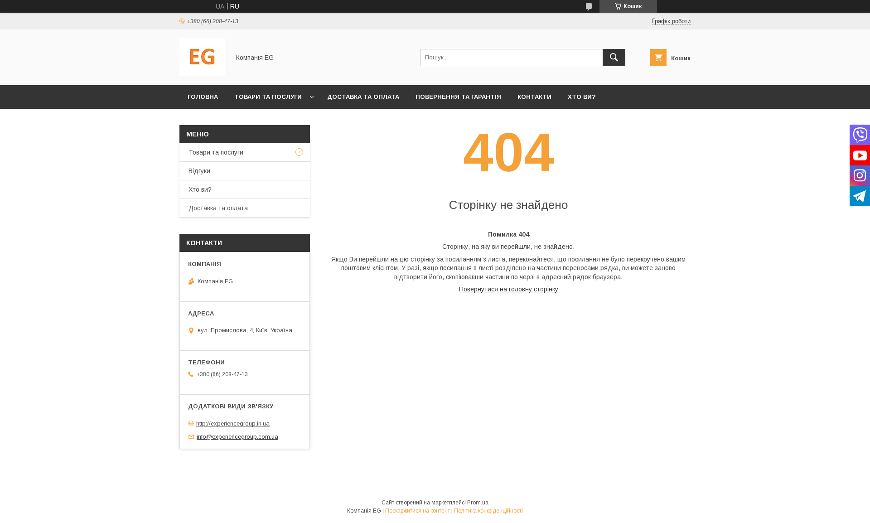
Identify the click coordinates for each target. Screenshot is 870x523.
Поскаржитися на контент (417, 511)
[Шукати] (614, 57)
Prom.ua (477, 502)
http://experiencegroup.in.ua (233, 423)
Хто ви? (582, 96)
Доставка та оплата (363, 96)
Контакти (534, 96)
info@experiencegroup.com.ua (237, 436)
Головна (203, 96)
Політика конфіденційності (488, 511)
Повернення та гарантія (458, 96)
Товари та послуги (268, 96)
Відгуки (199, 170)
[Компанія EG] (202, 73)
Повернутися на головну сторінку (508, 289)
